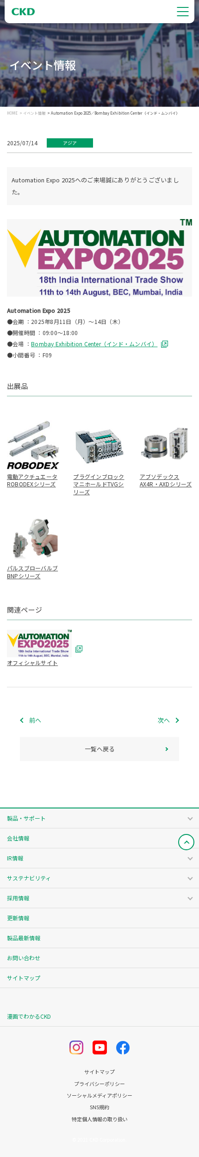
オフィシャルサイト (32, 662)
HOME (12, 113)
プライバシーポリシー (99, 1083)
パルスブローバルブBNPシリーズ (32, 572)
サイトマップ (23, 978)
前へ (35, 720)
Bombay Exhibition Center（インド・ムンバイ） (94, 344)
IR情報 (15, 858)
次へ (164, 720)
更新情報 (18, 918)
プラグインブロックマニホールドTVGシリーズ (98, 484)
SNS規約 (99, 1107)
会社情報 (18, 838)
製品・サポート (26, 818)
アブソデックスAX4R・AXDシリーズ (166, 480)
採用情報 (18, 898)
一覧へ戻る (100, 748)
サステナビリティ (29, 878)
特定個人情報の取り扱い (100, 1119)
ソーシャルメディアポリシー (99, 1095)
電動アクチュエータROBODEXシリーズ (32, 480)
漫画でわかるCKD (29, 1016)
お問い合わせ (23, 958)
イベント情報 (34, 113)
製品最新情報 (23, 938)
